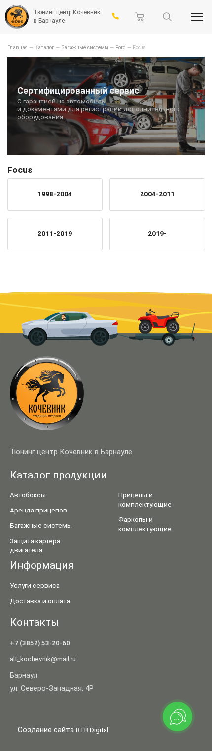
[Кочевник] (17, 17)
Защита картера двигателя (35, 545)
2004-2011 (157, 194)
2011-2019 (54, 233)
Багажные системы (41, 525)
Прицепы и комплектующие (145, 499)
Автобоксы (28, 495)
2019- (157, 233)
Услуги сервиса (35, 585)
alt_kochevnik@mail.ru (43, 659)
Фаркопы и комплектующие (145, 524)
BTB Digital (92, 730)
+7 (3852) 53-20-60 (40, 643)
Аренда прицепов (38, 510)
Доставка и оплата (40, 601)
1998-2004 (54, 194)
